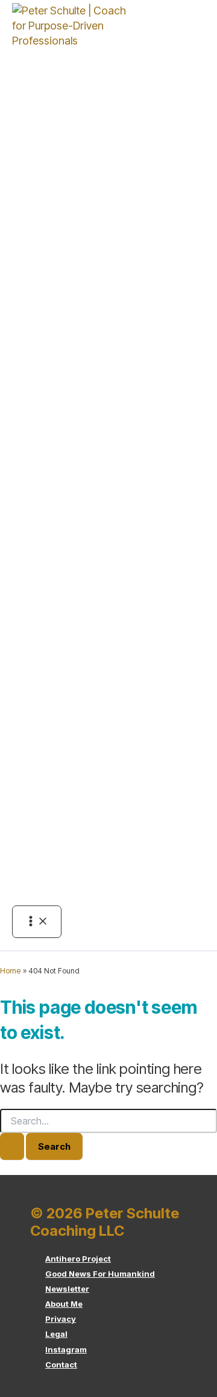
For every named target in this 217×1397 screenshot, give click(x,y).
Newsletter (67, 1289)
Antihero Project (78, 1258)
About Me (64, 1304)
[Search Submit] (12, 1146)
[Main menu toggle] (36, 921)
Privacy (60, 1319)
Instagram (66, 1349)
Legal (56, 1334)
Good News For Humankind (100, 1273)
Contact (61, 1364)
